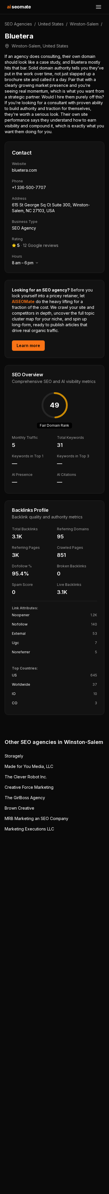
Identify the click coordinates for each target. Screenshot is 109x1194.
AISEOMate (23, 301)
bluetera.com (24, 170)
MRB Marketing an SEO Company (36, 818)
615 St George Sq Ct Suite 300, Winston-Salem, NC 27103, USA (51, 207)
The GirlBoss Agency (25, 797)
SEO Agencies (18, 23)
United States (51, 23)
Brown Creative (19, 808)
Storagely (14, 755)
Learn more (28, 345)
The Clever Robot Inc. (26, 776)
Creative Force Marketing (29, 787)
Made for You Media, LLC (29, 766)
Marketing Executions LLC (29, 828)
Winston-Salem (84, 23)
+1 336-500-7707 (29, 187)
